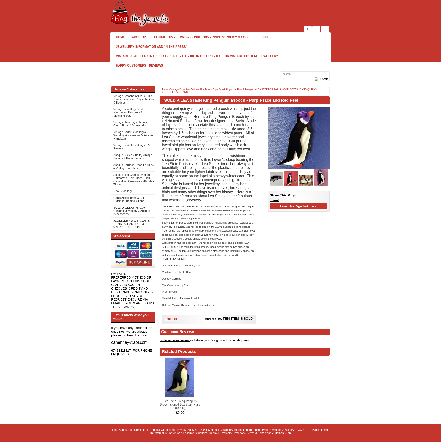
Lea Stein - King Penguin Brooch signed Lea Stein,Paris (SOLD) (180, 404)
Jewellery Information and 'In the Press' (151, 46)
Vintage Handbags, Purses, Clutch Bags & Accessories (130, 124)
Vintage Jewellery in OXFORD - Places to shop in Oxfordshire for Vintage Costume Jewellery (197, 56)
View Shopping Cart (316, 29)
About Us (139, 37)
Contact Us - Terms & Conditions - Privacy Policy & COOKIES (204, 37)
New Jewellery (122, 191)
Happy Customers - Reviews (139, 65)
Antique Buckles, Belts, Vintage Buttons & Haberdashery (132, 157)
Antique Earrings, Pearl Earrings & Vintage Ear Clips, (133, 166)
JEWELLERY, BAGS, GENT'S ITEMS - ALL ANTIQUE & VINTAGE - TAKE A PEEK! (131, 224)
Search (325, 29)
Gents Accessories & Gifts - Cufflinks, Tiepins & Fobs (130, 199)
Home (120, 37)
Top (288, 433)
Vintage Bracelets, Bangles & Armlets (131, 147)
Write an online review (175, 340)
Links (266, 37)
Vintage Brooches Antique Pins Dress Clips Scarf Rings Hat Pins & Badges (133, 99)
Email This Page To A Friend (298, 206)
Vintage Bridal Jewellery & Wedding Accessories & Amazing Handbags (133, 135)
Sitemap (279, 433)
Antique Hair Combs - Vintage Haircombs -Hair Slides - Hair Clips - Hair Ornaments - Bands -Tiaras (133, 179)
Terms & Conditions (259, 433)
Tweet (274, 200)
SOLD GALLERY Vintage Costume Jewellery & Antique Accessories (131, 211)
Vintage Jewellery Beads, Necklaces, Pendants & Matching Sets (129, 112)
